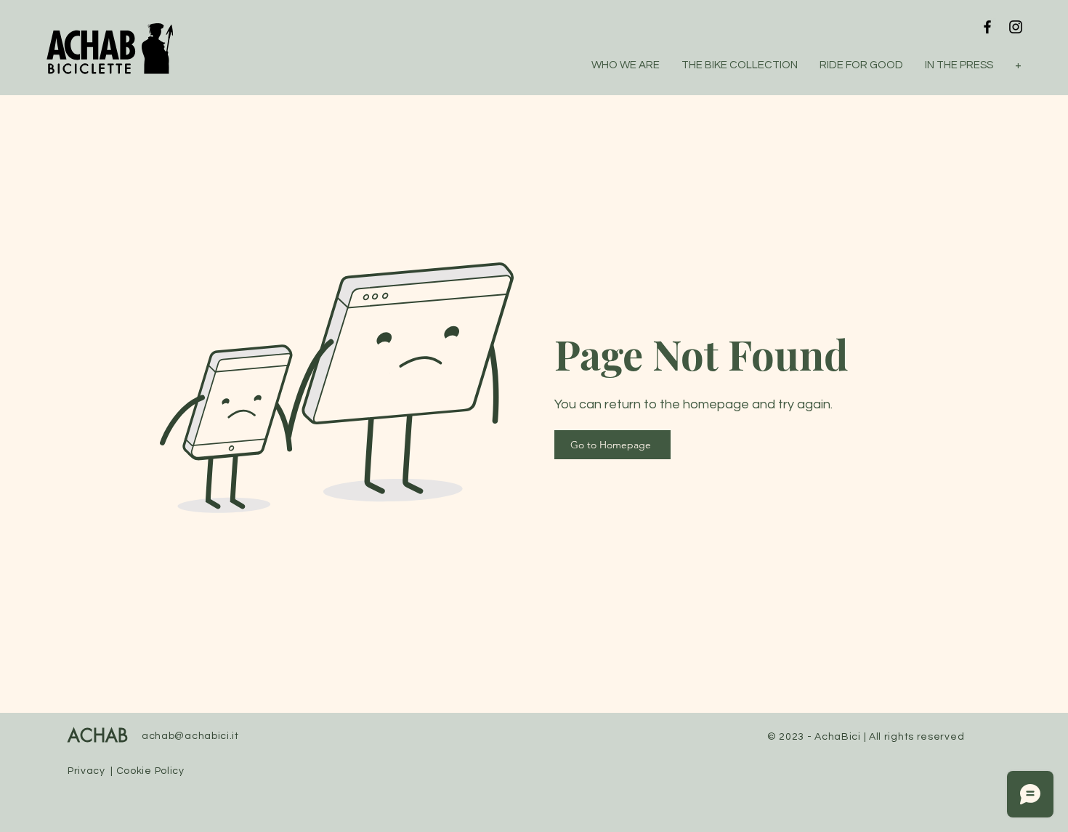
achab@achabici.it (190, 736)
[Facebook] (987, 27)
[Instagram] (1015, 27)
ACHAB (98, 736)
